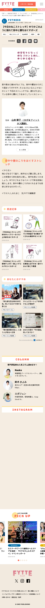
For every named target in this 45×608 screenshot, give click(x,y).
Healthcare (31, 10)
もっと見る (22, 149)
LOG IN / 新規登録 (27, 4)
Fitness (18, 10)
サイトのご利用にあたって (18, 591)
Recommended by (26, 340)
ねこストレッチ (14, 34)
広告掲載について (34, 594)
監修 (19, 597)
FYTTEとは (5, 591)
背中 (33, 34)
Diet (6, 10)
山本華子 (25, 34)
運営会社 (14, 597)
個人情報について (33, 591)
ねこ (5, 34)
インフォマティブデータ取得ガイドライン (15, 594)
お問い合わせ (6, 597)
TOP (3, 13)
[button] (18, 560)
